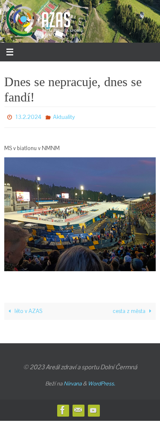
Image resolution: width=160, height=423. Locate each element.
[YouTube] (93, 408)
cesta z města (130, 308)
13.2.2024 (28, 116)
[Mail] (78, 408)
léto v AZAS (27, 308)
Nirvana (72, 381)
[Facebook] (62, 408)
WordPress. (101, 381)
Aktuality (64, 116)
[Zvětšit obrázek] (144, 166)
